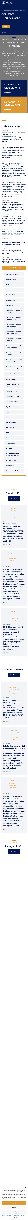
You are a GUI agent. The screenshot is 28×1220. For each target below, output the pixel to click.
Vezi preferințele (14, 1211)
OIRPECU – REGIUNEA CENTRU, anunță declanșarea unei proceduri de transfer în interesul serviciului (13, 233)
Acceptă (14, 1203)
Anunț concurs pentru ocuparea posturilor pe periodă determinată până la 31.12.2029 (13, 251)
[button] (25, 1187)
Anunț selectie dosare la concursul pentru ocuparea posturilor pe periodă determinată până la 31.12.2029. (13, 242)
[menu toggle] (25, 2)
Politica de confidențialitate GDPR (6, 1216)
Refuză (14, 1207)
